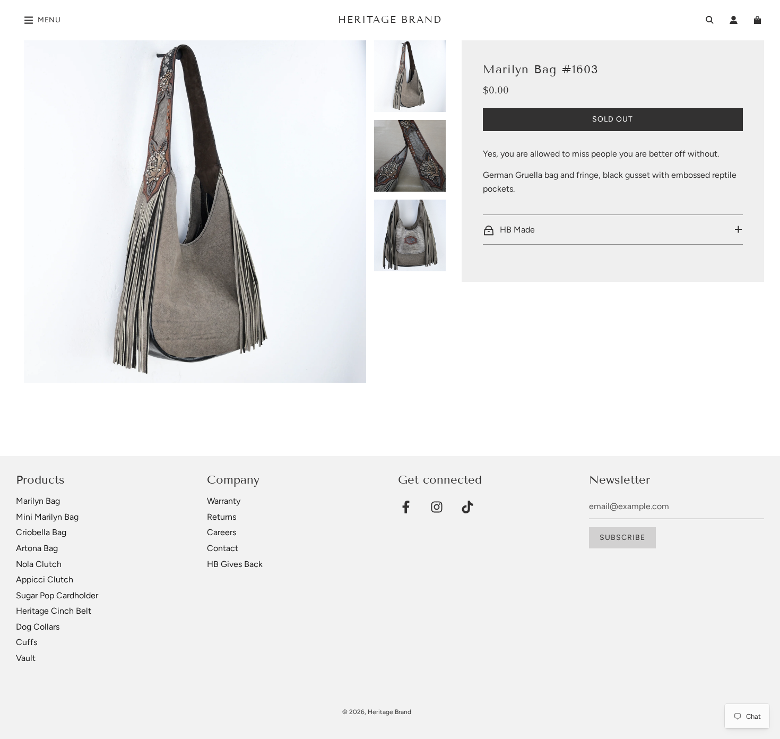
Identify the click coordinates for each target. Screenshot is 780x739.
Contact (222, 548)
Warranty (223, 501)
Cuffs (26, 642)
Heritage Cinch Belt (53, 611)
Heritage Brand (390, 19)
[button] (613, 230)
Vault (26, 658)
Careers (221, 532)
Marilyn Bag (38, 501)
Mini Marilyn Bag (47, 517)
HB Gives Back (235, 564)
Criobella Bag (41, 532)
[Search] (710, 20)
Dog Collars (37, 627)
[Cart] (759, 20)
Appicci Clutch (44, 579)
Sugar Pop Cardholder (57, 595)
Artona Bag (37, 548)
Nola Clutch (39, 564)
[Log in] (734, 20)
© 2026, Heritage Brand (376, 712)
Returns (221, 517)
